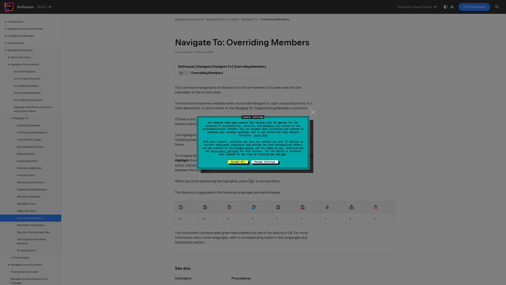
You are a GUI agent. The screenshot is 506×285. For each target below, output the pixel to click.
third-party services (224, 151)
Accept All (238, 161)
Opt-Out (281, 154)
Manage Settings (264, 161)
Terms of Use (274, 148)
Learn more (261, 135)
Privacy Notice (244, 148)
